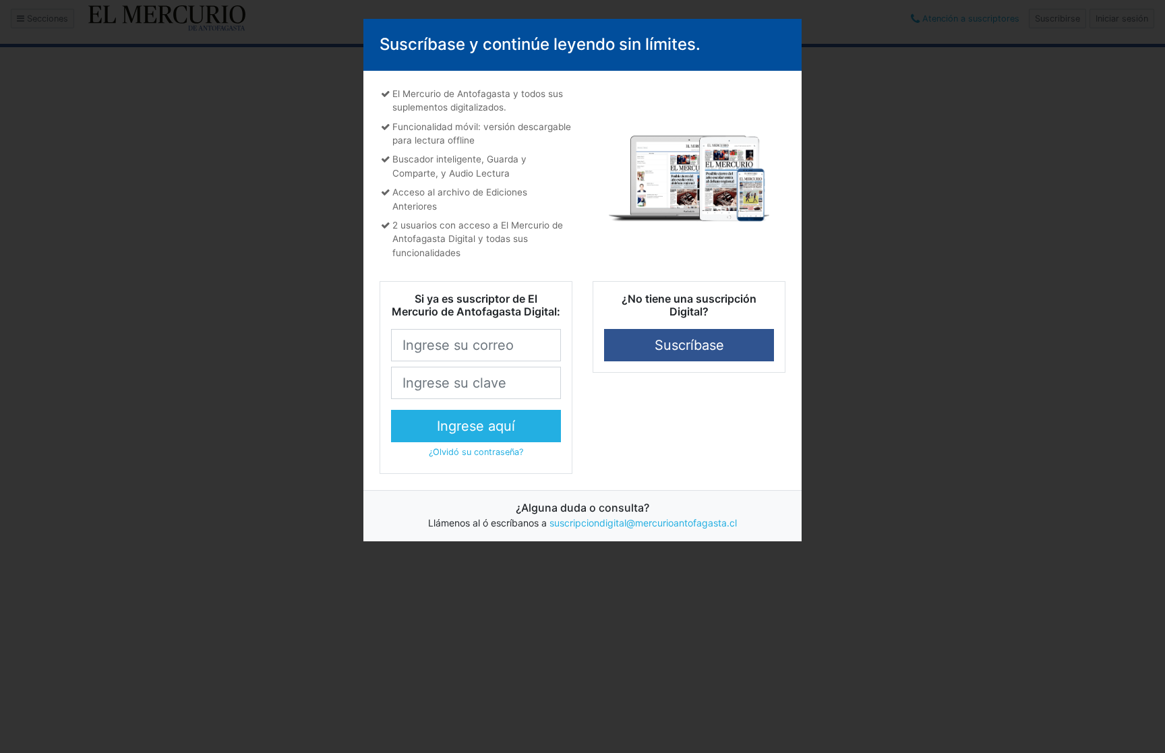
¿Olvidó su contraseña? (476, 452)
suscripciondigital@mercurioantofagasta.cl (643, 523)
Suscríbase (689, 345)
